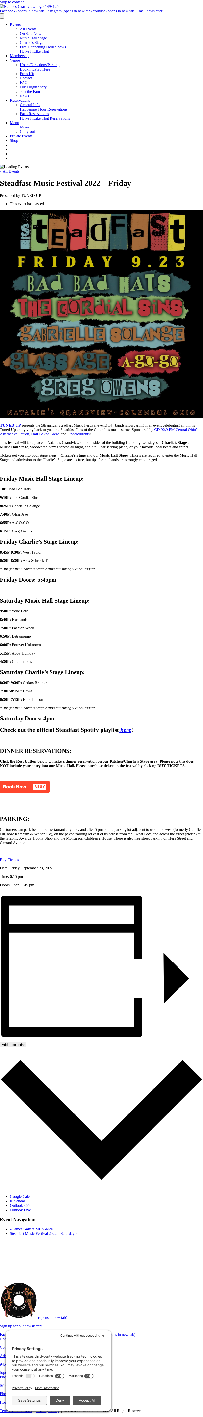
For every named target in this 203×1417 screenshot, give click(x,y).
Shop (14, 140)
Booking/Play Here (35, 69)
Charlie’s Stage (31, 42)
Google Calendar (23, 1196)
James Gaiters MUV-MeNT (33, 1229)
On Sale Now (30, 33)
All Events (28, 29)
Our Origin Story (33, 87)
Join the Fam (30, 91)
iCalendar (17, 1201)
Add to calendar (13, 1045)
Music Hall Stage (33, 38)
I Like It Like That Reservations (45, 118)
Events (15, 25)
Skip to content (12, 2)
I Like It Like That (34, 51)
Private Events (21, 136)
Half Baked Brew (45, 434)
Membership (19, 56)
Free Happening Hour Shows (43, 47)
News (24, 96)
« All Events (9, 171)
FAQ (24, 82)
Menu (14, 123)
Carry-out (27, 131)
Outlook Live (20, 1210)
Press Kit (27, 74)
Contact (26, 78)
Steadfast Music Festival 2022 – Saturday (43, 1233)
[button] (25, 787)
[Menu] (2, 16)
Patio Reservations (34, 114)
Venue (15, 60)
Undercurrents (78, 434)
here (125, 730)
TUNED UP (10, 425)
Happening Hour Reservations (43, 109)
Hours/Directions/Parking (40, 65)
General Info (30, 105)
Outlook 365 (20, 1205)
